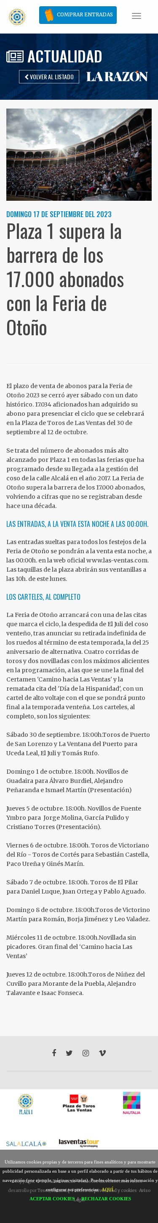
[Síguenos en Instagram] (86, 1053)
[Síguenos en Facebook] (54, 1053)
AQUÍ (107, 1189)
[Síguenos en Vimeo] (102, 1053)
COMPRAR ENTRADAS (84, 14)
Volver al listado (51, 76)
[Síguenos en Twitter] (69, 1053)
